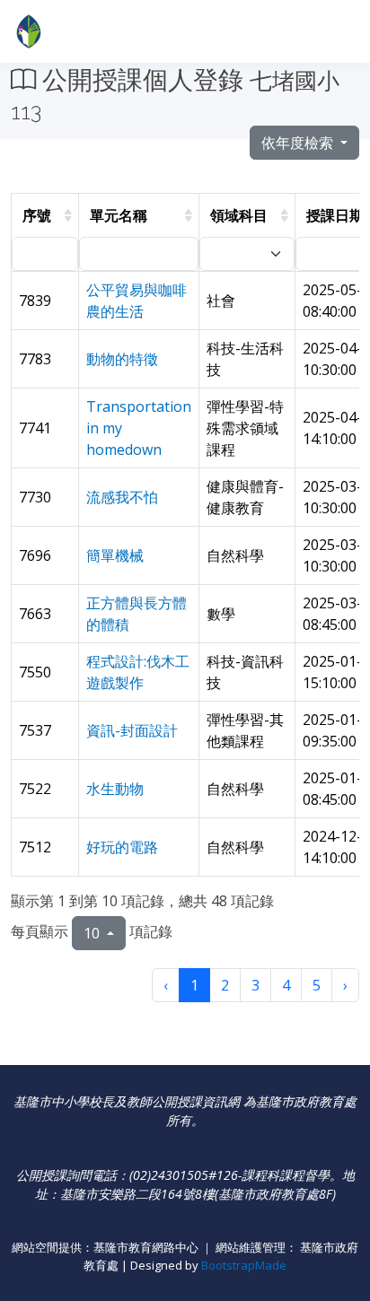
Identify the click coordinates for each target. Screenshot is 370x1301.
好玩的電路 (122, 847)
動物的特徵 (122, 359)
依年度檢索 (299, 143)
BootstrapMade (243, 1265)
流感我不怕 (122, 497)
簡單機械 (115, 555)
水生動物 (115, 789)
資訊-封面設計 (132, 730)
